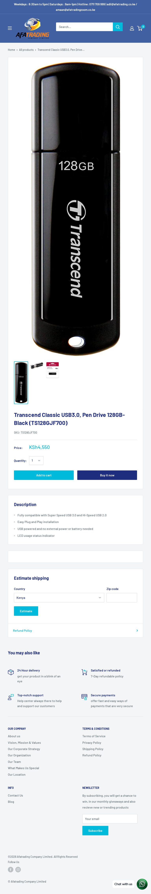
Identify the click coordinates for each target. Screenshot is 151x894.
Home (11, 49)
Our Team (14, 761)
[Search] (118, 26)
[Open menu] (10, 28)
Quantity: (20, 460)
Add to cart (44, 475)
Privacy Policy (91, 742)
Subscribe (95, 830)
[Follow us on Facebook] (10, 869)
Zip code (113, 589)
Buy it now (107, 475)
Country (19, 589)
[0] (139, 28)
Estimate (26, 611)
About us (14, 736)
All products (26, 49)
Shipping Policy (92, 749)
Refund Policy (22, 630)
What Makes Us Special (23, 768)
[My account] (132, 28)
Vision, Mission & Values (24, 742)
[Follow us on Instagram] (18, 869)
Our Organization (19, 755)
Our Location (17, 774)
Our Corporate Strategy (24, 749)
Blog (11, 801)
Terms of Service (94, 736)
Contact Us (15, 795)
